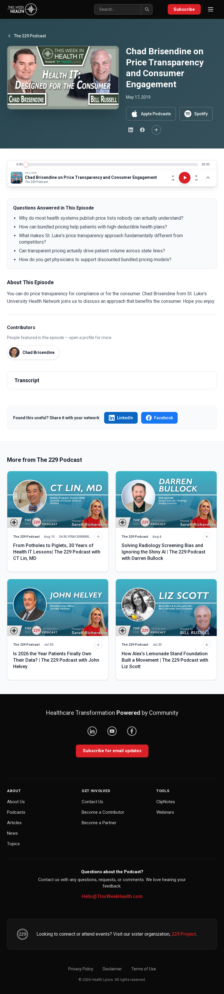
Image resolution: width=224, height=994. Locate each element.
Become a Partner (99, 822)
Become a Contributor (103, 812)
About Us (16, 801)
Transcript (26, 380)
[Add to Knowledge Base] (156, 129)
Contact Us (92, 801)
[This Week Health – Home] (22, 9)
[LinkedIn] (92, 731)
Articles (14, 822)
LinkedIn (125, 417)
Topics (13, 843)
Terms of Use (143, 969)
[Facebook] (131, 731)
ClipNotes (165, 801)
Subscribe (184, 9)
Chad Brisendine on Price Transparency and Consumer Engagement (91, 177)
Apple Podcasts (156, 113)
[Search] (147, 9)
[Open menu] (210, 9)
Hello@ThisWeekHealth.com (112, 896)
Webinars (165, 812)
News (12, 833)
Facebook (163, 417)
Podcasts (16, 812)
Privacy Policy (80, 969)
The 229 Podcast (30, 36)
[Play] (184, 178)
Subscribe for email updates (112, 750)
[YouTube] (112, 731)
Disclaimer (112, 969)
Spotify (201, 113)
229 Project (184, 934)
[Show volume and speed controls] (208, 177)
